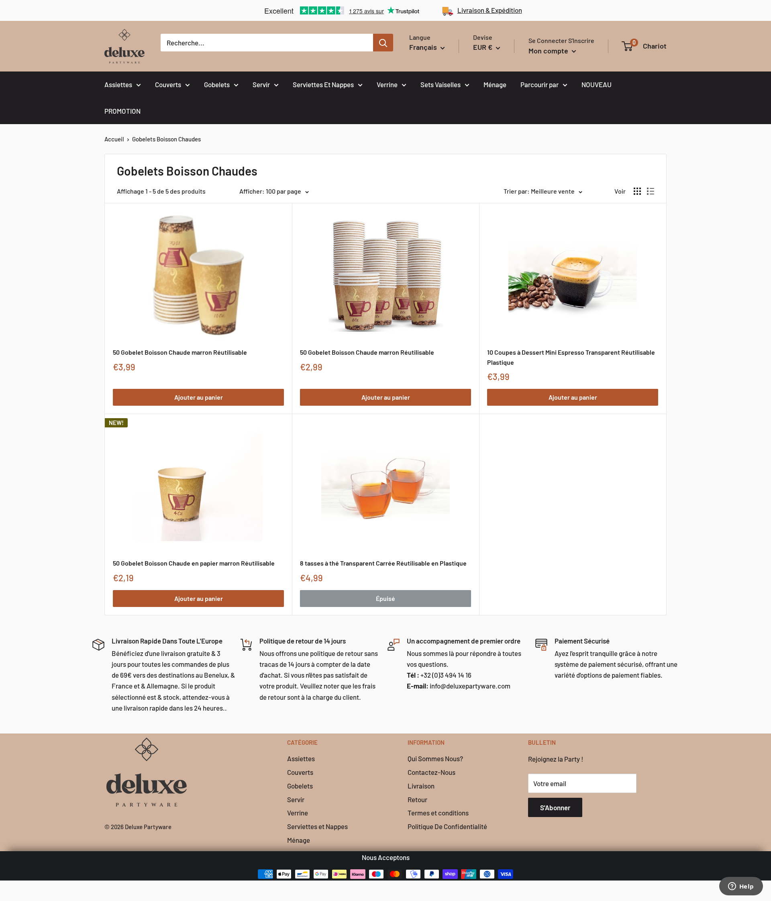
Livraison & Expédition (489, 10)
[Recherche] (383, 42)
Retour (417, 799)
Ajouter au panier (198, 397)
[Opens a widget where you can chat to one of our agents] (741, 887)
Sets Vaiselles (440, 84)
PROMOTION (122, 111)
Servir (261, 84)
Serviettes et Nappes (317, 826)
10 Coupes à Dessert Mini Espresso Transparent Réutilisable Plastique (571, 357)
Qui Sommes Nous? (435, 758)
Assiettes (118, 84)
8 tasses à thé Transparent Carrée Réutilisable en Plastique (383, 563)
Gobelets (217, 84)
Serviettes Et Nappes (323, 84)
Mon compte (549, 50)
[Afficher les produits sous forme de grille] (637, 191)
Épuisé (385, 598)
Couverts (168, 84)
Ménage (494, 84)
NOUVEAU (596, 84)
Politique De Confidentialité (447, 826)
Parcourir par (539, 84)
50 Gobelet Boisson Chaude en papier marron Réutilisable (194, 563)
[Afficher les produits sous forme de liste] (650, 191)
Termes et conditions (438, 813)
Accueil (114, 139)
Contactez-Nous (431, 772)
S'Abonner (555, 807)
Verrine (387, 84)
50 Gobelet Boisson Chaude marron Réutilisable (180, 352)
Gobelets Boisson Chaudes (166, 139)
